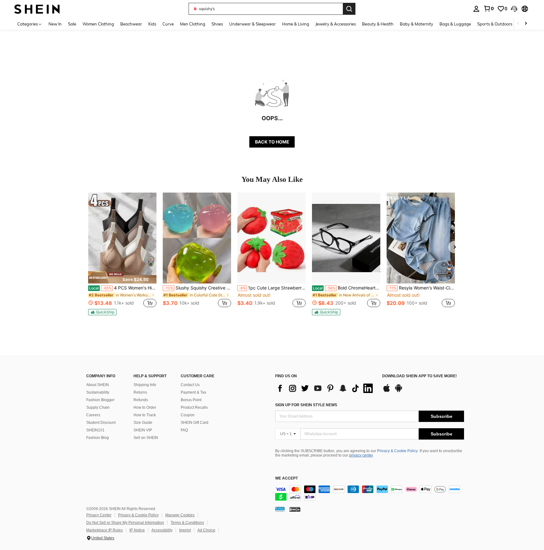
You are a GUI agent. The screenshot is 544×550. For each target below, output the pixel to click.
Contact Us (190, 385)
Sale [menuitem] (72, 23)
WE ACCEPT (286, 478)
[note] (122, 277)
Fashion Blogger (100, 400)
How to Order (144, 407)
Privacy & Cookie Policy (397, 451)
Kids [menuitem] (152, 23)
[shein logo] (37, 8)
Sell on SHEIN (145, 437)
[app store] (386, 391)
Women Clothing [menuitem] (98, 23)
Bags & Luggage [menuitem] (455, 23)
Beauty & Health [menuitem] (378, 23)
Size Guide (142, 422)
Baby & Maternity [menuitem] (416, 23)
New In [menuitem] (55, 23)
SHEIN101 (95, 430)
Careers (93, 415)
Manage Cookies (180, 515)
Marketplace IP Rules (104, 530)
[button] (514, 9)
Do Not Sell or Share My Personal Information (125, 522)
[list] (325, 388)
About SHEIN (97, 385)
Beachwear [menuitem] (131, 23)
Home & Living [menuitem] (295, 23)
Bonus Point (191, 400)
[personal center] (476, 9)
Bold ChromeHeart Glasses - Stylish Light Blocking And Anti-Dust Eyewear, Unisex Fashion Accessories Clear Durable (346, 287)
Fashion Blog (97, 437)
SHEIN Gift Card (194, 422)
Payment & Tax (193, 392)
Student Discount (101, 422)
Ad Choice (206, 530)
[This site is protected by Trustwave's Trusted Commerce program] (280, 509)
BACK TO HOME (272, 141)
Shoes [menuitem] (217, 23)
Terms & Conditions (187, 522)
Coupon (188, 415)
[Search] (349, 9)
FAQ (184, 430)
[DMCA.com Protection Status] (294, 509)
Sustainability (97, 392)
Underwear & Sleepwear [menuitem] (252, 23)
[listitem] (122, 254)
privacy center (361, 455)
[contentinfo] (369, 493)
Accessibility (162, 530)
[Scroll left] (518, 24)
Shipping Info (144, 385)
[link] (488, 8)
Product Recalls (194, 407)
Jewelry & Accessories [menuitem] (335, 23)
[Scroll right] (526, 24)
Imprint (185, 530)
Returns (140, 392)
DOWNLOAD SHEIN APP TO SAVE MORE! (419, 376)
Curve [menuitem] (168, 23)
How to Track (144, 415)
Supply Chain (98, 407)
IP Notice (137, 530)
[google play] (398, 391)
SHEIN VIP (142, 430)
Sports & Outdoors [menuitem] (494, 23)
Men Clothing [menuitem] (192, 23)
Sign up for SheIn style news (306, 405)
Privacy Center (98, 515)
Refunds (140, 400)
